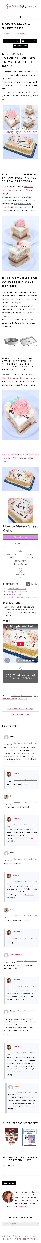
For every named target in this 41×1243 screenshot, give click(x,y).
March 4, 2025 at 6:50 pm (27, 1011)
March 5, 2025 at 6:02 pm (27, 1093)
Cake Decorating (27, 696)
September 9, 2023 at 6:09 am (25, 743)
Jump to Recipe (12, 41)
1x (28, 584)
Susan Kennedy (16, 954)
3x (36, 584)
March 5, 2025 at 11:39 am (26, 1053)
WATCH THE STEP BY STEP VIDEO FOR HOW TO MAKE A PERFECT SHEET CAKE (20, 457)
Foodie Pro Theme (28, 1239)
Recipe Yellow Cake (17, 589)
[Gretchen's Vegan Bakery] (20, 12)
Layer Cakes (22, 699)
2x (32, 584)
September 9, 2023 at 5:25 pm (25, 802)
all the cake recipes (21, 207)
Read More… (25, 1206)
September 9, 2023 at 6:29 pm (25, 859)
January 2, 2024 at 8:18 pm (26, 961)
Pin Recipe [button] (22, 544)
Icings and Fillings (22, 203)
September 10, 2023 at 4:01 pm (25, 938)
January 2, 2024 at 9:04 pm (26, 986)
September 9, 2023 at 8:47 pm (25, 825)
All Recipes (15, 696)
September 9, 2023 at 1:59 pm (25, 780)
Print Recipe (21, 46)
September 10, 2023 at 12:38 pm (24, 916)
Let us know (18, 678)
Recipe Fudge (15, 594)
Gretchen (16, 773)
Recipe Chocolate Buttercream (23, 597)
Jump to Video (30, 41)
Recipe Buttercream (17, 591)
